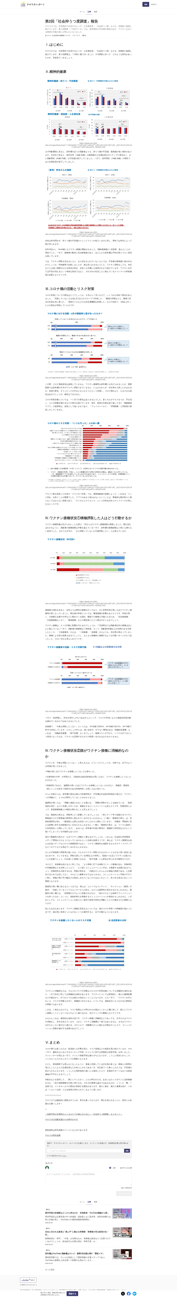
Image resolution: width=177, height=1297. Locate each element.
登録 (145, 4)
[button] (47, 1168)
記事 (89, 11)
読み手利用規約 (37, 1290)
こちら (64, 1156)
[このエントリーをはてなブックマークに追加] (134, 1294)
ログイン (154, 4)
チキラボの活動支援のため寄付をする (61, 1119)
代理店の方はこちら (113, 1290)
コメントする (124, 1193)
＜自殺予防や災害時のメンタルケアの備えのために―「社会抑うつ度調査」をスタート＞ (83, 1114)
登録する (72, 1293)
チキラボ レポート (36, 4)
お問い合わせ (82, 1290)
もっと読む (50, 1269)
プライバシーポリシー (50, 1290)
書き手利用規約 (25, 1290)
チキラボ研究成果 (53, 1135)
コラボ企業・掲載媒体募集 (96, 1290)
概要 (95, 11)
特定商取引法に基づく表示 (67, 1290)
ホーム (82, 11)
